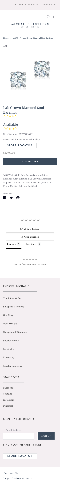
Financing (8, 357)
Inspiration (9, 349)
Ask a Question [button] (31, 236)
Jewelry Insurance (12, 366)
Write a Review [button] (31, 229)
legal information (17, 478)
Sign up (46, 435)
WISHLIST (50, 5)
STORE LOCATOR (27, 5)
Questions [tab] (31, 244)
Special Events (11, 340)
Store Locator (19, 145)
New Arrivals (10, 323)
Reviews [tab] (11, 244)
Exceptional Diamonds (15, 332)
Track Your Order (12, 298)
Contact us (12, 473)
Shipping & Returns (13, 306)
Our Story (8, 315)
